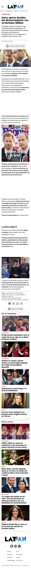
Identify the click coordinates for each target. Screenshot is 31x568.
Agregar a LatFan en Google (15, 46)
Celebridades (9, 11)
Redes (3, 410)
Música (3, 466)
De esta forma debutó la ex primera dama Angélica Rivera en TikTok (14, 414)
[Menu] (2, 6)
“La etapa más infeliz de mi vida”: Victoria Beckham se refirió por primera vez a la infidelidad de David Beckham (14, 499)
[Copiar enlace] (21, 303)
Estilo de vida (23, 11)
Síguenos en (16, 309)
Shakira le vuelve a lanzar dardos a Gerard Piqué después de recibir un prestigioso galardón (14, 364)
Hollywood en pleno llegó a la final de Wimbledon (14, 389)
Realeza (16, 11)
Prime (11, 551)
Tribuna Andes (11, 560)
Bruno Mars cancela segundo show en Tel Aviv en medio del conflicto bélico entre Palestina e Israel (15, 472)
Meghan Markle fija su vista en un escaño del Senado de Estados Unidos (14, 526)
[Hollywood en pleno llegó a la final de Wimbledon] (15, 377)
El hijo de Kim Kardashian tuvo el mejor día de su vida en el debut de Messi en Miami (15, 337)
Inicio (2, 11)
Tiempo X (11, 557)
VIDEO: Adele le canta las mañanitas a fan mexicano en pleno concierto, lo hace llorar (14, 445)
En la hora (11, 554)
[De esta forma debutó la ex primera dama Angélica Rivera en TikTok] (15, 400)
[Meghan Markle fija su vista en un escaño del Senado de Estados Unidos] (15, 513)
